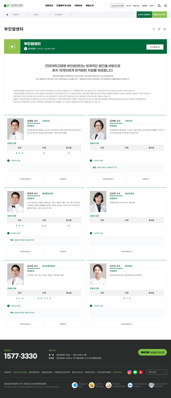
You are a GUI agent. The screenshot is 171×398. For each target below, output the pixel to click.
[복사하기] (159, 29)
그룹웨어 (144, 6)
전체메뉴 (165, 6)
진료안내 (16, 14)
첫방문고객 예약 (159, 14)
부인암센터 (59, 14)
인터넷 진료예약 (144, 14)
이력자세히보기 (25, 179)
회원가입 (136, 6)
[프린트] (164, 29)
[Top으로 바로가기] (163, 392)
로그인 (128, 6)
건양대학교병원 (13, 5)
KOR (151, 6)
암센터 (36, 14)
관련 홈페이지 (155, 47)
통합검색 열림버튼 (159, 6)
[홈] (7, 14)
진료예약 (63, 179)
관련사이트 (152, 372)
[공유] (153, 29)
